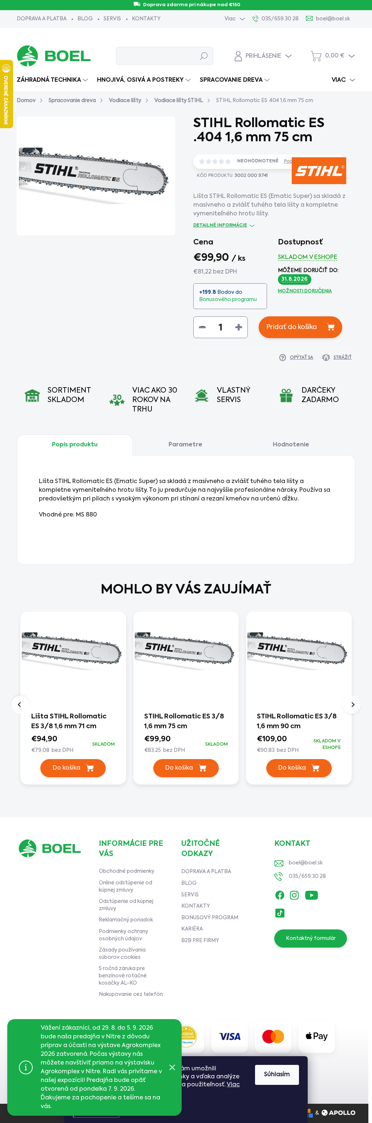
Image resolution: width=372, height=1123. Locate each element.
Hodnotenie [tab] (291, 445)
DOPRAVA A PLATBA (41, 18)
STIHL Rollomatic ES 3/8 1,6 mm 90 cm (297, 721)
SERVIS (112, 18)
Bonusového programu (228, 299)
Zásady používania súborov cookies (122, 954)
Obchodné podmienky (126, 871)
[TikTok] (279, 911)
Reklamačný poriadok (126, 920)
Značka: (308, 197)
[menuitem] (53, 80)
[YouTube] (311, 893)
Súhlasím (277, 1075)
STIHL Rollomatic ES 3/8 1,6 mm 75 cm (184, 721)
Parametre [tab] (185, 445)
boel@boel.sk (306, 862)
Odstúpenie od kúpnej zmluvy (126, 905)
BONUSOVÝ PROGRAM (209, 917)
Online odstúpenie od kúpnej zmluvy (125, 886)
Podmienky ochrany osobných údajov (123, 935)
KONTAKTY (146, 18)
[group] (73, 700)
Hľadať (204, 55)
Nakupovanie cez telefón (131, 994)
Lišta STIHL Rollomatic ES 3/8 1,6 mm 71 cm (68, 721)
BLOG (85, 18)
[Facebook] (279, 893)
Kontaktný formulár (311, 938)
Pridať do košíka (291, 327)
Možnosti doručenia (305, 291)
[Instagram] (294, 893)
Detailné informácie (220, 225)
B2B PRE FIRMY (200, 940)
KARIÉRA (192, 929)
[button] (73, 744)
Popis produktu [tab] (75, 445)
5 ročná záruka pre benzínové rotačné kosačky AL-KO (123, 975)
